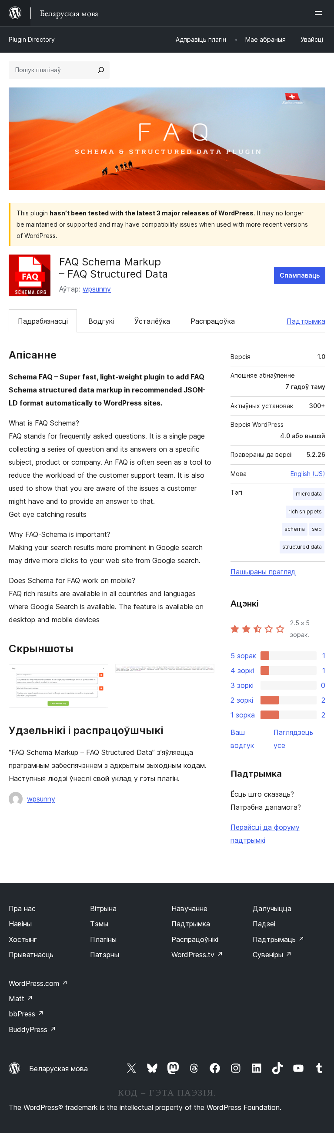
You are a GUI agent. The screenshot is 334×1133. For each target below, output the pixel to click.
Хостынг (23, 939)
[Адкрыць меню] (320, 13)
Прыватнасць (31, 954)
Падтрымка (306, 321)
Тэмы (99, 923)
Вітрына (103, 908)
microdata (309, 493)
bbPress (26, 1013)
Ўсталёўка (152, 321)
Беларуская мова (58, 1068)
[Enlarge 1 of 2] (96, 675)
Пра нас (22, 908)
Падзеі (264, 923)
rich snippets (305, 511)
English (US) (308, 473)
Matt (21, 998)
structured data (302, 546)
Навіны (20, 923)
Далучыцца (272, 908)
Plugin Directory (32, 39)
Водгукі (101, 321)
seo (317, 529)
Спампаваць (300, 275)
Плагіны (103, 939)
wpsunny (97, 289)
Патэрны (104, 954)
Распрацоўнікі (194, 939)
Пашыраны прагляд (263, 571)
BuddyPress (32, 1029)
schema (294, 529)
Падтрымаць (278, 939)
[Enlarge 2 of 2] (202, 675)
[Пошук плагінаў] (101, 70)
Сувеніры (272, 954)
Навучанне (189, 908)
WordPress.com (38, 983)
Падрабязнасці (43, 321)
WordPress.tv (197, 954)
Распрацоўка (212, 321)
